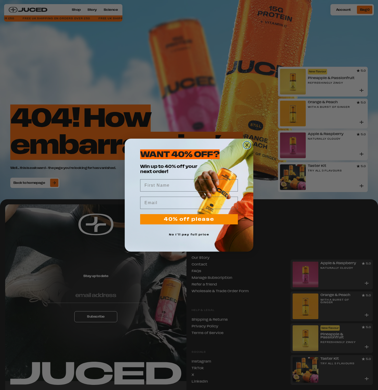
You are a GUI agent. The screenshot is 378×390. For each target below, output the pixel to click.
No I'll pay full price (189, 234)
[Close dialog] (247, 145)
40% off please (189, 219)
